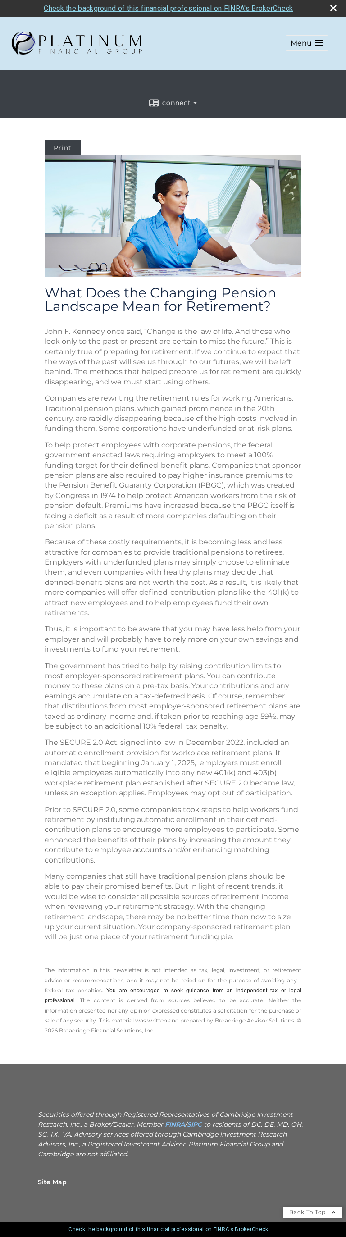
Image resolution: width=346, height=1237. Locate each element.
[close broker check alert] (333, 8)
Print (63, 148)
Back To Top (308, 1212)
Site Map (52, 1182)
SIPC (195, 1124)
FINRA (175, 1124)
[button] (307, 43)
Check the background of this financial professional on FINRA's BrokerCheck (168, 8)
